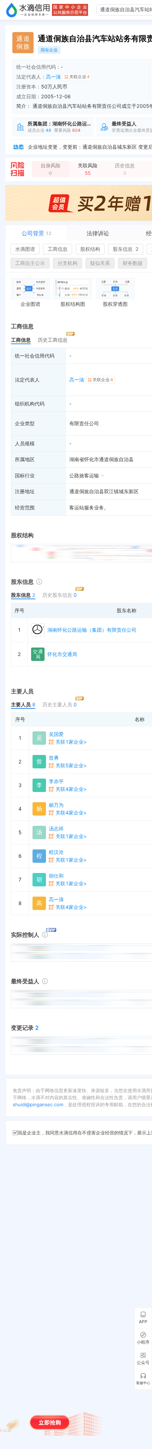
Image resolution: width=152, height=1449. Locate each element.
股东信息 (126, 249)
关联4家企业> (71, 789)
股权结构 (90, 249)
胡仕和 (56, 876)
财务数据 (132, 263)
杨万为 (56, 805)
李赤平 (56, 781)
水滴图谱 (25, 249)
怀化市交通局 (62, 654)
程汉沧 (56, 852)
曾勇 (54, 758)
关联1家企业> (71, 742)
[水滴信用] (28, 10)
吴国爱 (56, 734)
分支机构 (67, 263)
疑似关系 (100, 263)
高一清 (53, 77)
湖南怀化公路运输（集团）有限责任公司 (91, 630)
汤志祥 (56, 828)
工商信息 (58, 249)
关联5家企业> (71, 765)
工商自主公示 (30, 263)
